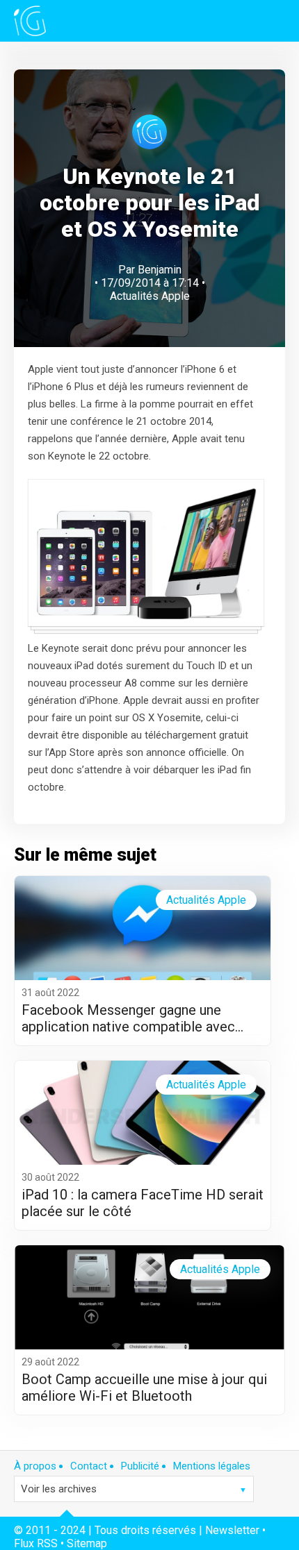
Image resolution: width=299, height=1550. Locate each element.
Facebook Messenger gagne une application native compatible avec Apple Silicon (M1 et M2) (128, 1018)
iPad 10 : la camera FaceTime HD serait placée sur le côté (143, 1203)
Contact (88, 1466)
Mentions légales (211, 1466)
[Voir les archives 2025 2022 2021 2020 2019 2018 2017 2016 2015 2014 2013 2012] (134, 1489)
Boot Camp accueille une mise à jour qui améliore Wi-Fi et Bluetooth (144, 1387)
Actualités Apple (150, 296)
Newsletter (232, 1530)
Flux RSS (36, 1543)
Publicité (140, 1466)
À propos (35, 1466)
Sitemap (87, 1543)
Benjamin (159, 269)
